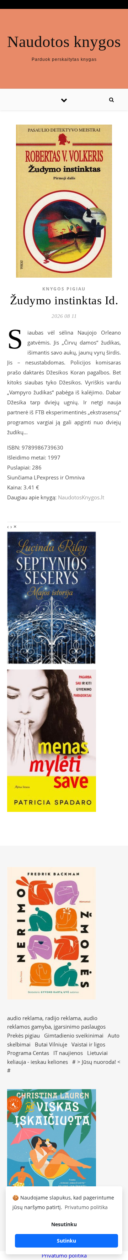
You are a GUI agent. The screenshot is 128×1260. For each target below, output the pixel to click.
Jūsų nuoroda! (99, 1061)
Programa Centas (28, 1052)
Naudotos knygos (64, 42)
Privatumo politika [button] (86, 1207)
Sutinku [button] (66, 1240)
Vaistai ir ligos (88, 1044)
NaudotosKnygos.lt (81, 497)
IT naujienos (68, 1052)
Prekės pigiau (23, 1035)
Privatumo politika (64, 1255)
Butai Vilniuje (51, 1044)
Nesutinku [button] (64, 1224)
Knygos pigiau (64, 289)
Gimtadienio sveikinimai (73, 1035)
